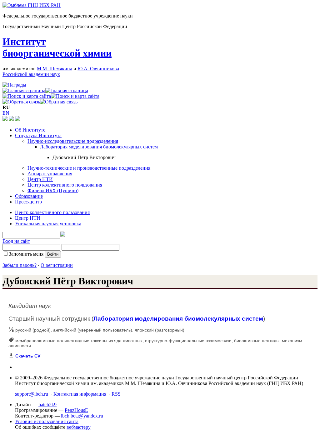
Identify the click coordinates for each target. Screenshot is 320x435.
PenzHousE (76, 410)
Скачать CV (27, 355)
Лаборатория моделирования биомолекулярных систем (99, 146)
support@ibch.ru (31, 394)
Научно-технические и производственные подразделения (89, 168)
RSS (116, 394)
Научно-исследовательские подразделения (73, 141)
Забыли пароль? (19, 265)
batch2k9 (47, 404)
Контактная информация (79, 394)
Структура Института (38, 135)
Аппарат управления (50, 173)
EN (5, 113)
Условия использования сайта (46, 421)
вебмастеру (79, 427)
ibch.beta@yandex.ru (82, 415)
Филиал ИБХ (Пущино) (53, 190)
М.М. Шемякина (54, 68)
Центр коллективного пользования (65, 185)
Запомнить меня (26, 254)
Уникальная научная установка (48, 223)
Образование (29, 196)
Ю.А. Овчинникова (98, 68)
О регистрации (57, 265)
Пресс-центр (28, 201)
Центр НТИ (40, 179)
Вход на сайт (16, 241)
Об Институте (30, 129)
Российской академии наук (31, 74)
